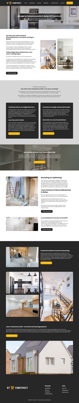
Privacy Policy (65, 392)
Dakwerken (46, 3)
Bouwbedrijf (32, 3)
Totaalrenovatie (54, 3)
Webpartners (65, 390)
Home (26, 3)
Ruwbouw (39, 3)
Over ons (62, 3)
